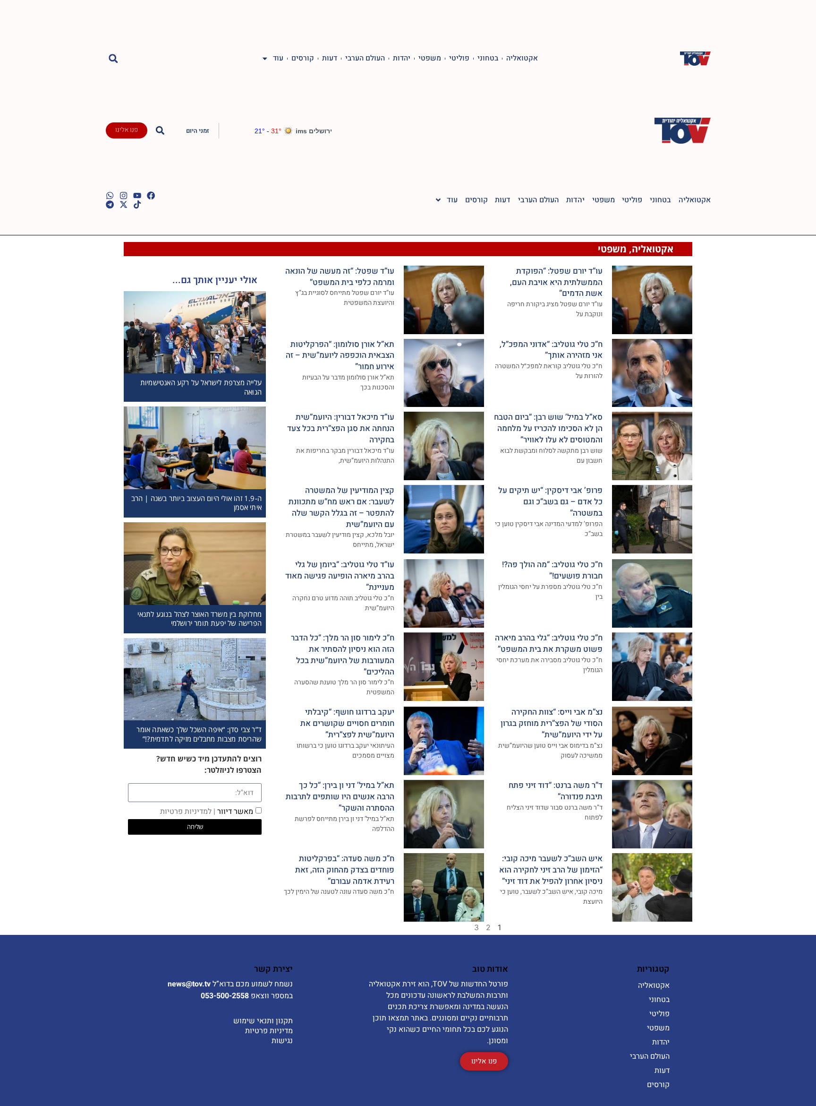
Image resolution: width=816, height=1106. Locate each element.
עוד (278, 58)
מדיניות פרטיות (269, 1031)
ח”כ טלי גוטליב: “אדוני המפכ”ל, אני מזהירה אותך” (551, 350)
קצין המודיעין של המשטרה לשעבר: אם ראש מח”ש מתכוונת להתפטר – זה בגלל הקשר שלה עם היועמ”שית (341, 507)
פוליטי (459, 58)
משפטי (429, 58)
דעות (329, 58)
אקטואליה (522, 58)
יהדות (401, 58)
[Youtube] (137, 195)
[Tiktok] (137, 204)
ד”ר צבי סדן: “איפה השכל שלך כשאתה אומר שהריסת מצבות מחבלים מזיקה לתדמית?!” (199, 734)
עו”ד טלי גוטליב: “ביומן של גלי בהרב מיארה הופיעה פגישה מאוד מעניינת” (339, 576)
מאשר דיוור (206, 811)
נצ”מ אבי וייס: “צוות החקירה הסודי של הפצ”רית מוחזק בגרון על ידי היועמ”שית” (552, 723)
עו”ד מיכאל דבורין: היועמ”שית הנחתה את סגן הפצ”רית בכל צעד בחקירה (340, 428)
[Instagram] (123, 195)
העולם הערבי (365, 58)
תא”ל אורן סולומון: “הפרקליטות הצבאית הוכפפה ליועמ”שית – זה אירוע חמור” (340, 355)
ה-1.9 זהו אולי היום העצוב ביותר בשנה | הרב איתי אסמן (196, 502)
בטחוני (487, 58)
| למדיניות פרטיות (187, 811)
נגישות (282, 1040)
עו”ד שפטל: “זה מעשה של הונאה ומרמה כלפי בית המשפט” (339, 276)
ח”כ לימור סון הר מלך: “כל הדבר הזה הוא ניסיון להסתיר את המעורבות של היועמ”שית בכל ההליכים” (342, 654)
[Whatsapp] (110, 195)
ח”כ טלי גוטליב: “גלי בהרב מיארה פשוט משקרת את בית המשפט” (549, 643)
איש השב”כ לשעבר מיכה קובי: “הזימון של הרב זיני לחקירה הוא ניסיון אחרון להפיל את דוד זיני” (551, 870)
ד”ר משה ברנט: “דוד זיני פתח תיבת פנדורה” (556, 791)
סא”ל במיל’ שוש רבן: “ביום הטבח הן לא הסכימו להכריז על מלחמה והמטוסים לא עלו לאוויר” (548, 428)
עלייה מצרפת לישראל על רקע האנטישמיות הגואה (201, 387)
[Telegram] (110, 204)
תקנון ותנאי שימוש (263, 1021)
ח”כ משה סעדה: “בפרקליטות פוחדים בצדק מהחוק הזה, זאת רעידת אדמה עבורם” (344, 870)
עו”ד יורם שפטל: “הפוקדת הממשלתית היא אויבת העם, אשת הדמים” (556, 282)
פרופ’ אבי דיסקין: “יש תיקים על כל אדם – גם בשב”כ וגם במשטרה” (550, 501)
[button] (113, 58)
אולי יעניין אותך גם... (214, 280)
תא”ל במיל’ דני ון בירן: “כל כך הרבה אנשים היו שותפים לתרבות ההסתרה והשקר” (340, 796)
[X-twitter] (123, 204)
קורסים (302, 58)
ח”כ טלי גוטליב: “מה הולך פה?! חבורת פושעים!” (552, 570)
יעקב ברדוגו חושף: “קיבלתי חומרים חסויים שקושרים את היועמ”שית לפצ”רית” (347, 723)
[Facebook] (151, 195)
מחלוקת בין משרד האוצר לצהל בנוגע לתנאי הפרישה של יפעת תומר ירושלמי (199, 618)
